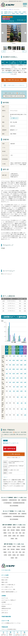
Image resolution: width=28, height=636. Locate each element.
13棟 (17, 386)
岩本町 (9, 535)
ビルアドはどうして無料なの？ (8, 600)
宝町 (13, 532)
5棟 (10, 360)
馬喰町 (5, 532)
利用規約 (3, 606)
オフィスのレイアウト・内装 (8, 589)
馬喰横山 (18, 530)
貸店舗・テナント (7, 13)
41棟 (13, 373)
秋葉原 (12, 538)
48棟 (13, 369)
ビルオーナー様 (5, 620)
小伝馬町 (23, 527)
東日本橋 (12, 530)
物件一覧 (11, 9)
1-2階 (3, 301)
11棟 (25, 414)
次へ (24, 51)
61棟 (17, 369)
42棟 (21, 373)
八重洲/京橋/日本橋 (13, 500)
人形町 (4, 527)
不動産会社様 (4, 627)
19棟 (21, 391)
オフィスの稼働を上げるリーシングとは (10, 623)
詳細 (25, 301)
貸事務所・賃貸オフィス (8, 11)
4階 (3, 305)
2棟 (18, 356)
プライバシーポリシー (6, 604)
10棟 (17, 391)
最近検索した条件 (3, 634)
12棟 (21, 386)
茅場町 (14, 527)
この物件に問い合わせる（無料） (15, 80)
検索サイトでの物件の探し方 (8, 584)
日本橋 (18, 527)
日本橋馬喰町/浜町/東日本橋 (18, 502)
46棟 (21, 369)
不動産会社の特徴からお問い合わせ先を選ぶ (14, 96)
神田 (20, 532)
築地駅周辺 (24, 500)
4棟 (10, 364)
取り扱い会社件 (21, 20)
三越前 (4, 530)
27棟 (17, 364)
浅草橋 (14, 535)
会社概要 (3, 602)
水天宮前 (9, 527)
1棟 (14, 356)
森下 (18, 535)
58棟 (21, 364)
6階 (3, 310)
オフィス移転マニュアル (7, 587)
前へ (4, 51)
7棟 (10, 373)
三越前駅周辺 (4, 500)
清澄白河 (22, 535)
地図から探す (4, 582)
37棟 (21, 382)
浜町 (8, 530)
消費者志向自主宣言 (6, 608)
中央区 (20, 11)
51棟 (21, 360)
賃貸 (2, 11)
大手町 (5, 535)
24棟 (25, 369)
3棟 (10, 369)
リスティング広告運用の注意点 (8, 629)
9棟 (25, 378)
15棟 (25, 360)
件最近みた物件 (17, 634)
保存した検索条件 (10, 634)
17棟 (17, 378)
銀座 (19, 500)
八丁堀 (9, 532)
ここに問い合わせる (14, 454)
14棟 (13, 378)
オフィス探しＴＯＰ (5, 9)
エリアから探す (5, 577)
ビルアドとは (4, 598)
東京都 (16, 11)
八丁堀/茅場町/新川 (7, 502)
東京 (16, 532)
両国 (16, 538)
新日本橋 (23, 530)
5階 (3, 308)
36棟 (17, 360)
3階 (3, 303)
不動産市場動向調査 (6, 616)
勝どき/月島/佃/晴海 (14, 505)
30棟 (13, 364)
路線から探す (4, 579)
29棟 (13, 360)
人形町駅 (24, 11)
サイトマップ (4, 610)
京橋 (23, 532)
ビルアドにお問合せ (6, 72)
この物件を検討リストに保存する (15, 85)
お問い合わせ (4, 612)
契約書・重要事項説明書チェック (9, 591)
